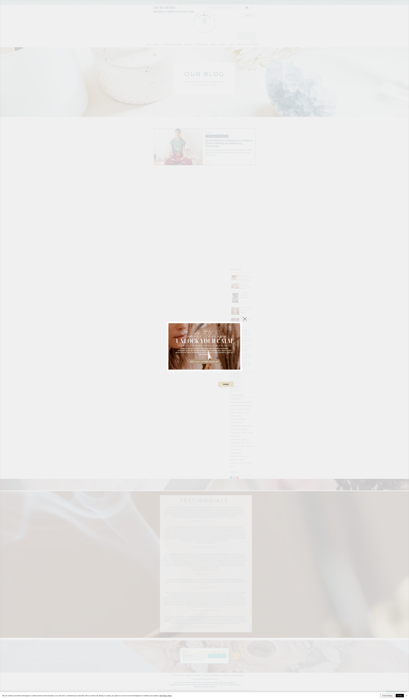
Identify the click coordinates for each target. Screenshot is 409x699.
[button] (245, 319)
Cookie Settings (387, 696)
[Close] (406, 695)
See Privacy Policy (165, 696)
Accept (399, 696)
